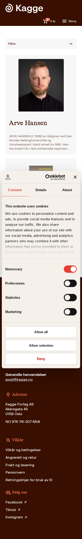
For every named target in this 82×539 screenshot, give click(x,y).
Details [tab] (41, 190)
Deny (41, 359)
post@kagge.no (19, 379)
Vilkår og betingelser (23, 450)
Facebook (14, 502)
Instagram (14, 517)
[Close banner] (75, 177)
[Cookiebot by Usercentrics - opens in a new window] (48, 177)
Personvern (15, 472)
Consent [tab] (15, 190)
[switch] (70, 283)
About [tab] (67, 190)
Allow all (41, 332)
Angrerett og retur (20, 457)
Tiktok (10, 510)
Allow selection (41, 345)
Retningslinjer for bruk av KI (28, 480)
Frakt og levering (19, 465)
